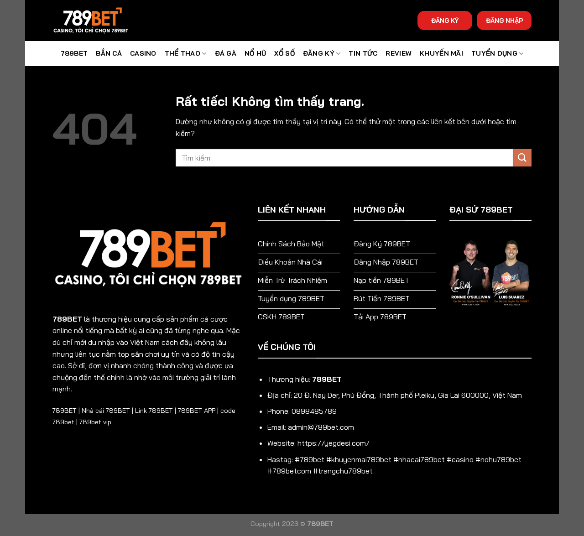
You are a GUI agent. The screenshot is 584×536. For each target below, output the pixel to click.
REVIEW (399, 53)
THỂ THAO (182, 53)
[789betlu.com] (98, 20)
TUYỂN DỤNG (494, 53)
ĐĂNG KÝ (445, 20)
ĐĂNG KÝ (318, 53)
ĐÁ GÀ (225, 53)
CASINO (143, 53)
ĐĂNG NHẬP (504, 20)
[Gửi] (522, 158)
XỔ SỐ (284, 53)
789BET (74, 53)
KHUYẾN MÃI (441, 53)
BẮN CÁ (109, 53)
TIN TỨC (363, 53)
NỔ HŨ (255, 53)
